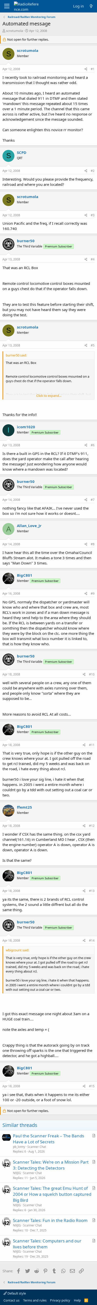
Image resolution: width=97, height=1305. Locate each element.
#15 (92, 1086)
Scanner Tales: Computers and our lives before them (47, 1244)
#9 (93, 593)
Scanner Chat (36, 1147)
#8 (93, 544)
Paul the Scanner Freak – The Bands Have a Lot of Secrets (48, 1139)
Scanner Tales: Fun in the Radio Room (50, 1220)
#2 (93, 171)
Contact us (11, 1300)
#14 (92, 940)
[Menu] (7, 6)
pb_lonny (19, 1147)
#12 (92, 826)
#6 (93, 445)
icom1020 (26, 426)
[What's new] (91, 6)
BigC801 (24, 575)
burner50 (26, 240)
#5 (93, 345)
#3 (93, 215)
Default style (16, 1293)
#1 (93, 69)
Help (77, 1300)
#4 (93, 259)
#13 (92, 891)
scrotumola (14, 30)
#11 (92, 745)
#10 (92, 674)
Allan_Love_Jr (29, 525)
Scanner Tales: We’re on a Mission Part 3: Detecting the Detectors (51, 1165)
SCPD (21, 152)
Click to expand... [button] (48, 395)
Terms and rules (35, 1300)
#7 (93, 500)
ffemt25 (24, 807)
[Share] (86, 69)
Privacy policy (60, 1300)
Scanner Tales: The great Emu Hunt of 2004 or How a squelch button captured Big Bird (52, 1194)
